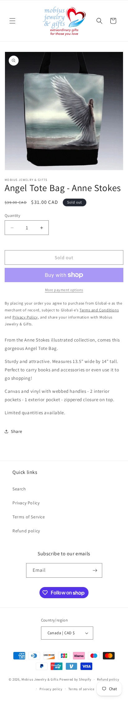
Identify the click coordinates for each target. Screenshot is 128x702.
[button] (12, 21)
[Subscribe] (95, 570)
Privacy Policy (25, 503)
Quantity (12, 215)
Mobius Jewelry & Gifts (39, 679)
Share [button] (16, 431)
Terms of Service (28, 517)
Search (19, 489)
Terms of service (81, 689)
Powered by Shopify (75, 679)
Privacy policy (50, 689)
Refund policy (26, 531)
